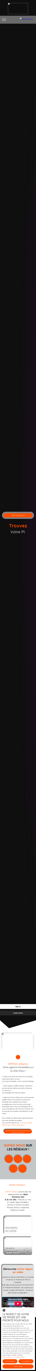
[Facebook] (13, 1169)
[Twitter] (27, 1159)
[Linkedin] (9, 1159)
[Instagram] (22, 1169)
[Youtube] (18, 1159)
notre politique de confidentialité (13, 1357)
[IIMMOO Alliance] (27, 20)
